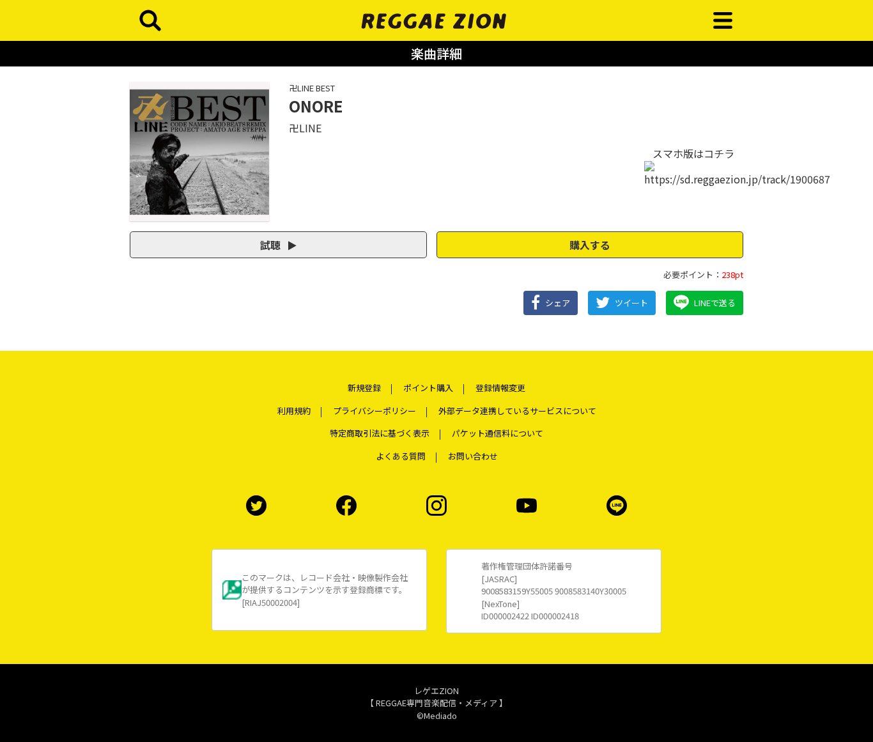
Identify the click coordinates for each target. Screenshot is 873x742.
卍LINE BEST (312, 88)
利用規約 (294, 411)
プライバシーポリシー (374, 411)
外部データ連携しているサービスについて (517, 411)
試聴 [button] (271, 244)
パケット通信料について (497, 433)
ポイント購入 (428, 388)
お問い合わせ (473, 456)
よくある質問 (401, 456)
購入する (589, 244)
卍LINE (305, 127)
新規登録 (364, 388)
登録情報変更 (500, 388)
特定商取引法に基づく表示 (379, 433)
